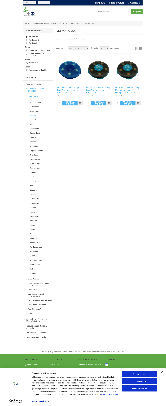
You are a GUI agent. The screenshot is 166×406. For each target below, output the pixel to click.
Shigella (33, 256)
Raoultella (33, 238)
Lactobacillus (34, 199)
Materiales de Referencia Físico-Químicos (37, 320)
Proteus (32, 229)
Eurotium (33, 177)
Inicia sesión (116, 2)
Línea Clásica (33, 97)
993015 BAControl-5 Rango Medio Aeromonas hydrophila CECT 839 (127, 90)
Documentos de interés (36, 337)
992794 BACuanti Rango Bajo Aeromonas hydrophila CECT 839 (69, 90)
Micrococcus (34, 216)
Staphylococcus (36, 260)
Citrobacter (34, 142)
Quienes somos (31, 365)
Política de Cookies (110, 394)
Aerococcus (34, 111)
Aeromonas (33, 63)
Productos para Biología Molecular (36, 327)
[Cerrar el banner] (162, 372)
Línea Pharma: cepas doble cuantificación (38, 284)
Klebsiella (33, 190)
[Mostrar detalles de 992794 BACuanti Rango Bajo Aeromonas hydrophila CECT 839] (70, 70)
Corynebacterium (36, 150)
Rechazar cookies (139, 388)
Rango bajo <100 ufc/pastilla (40, 50)
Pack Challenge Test (35, 309)
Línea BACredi (33, 290)
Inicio (27, 23)
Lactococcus (34, 203)
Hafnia (32, 186)
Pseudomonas (35, 234)
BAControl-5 (34, 40)
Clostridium (34, 146)
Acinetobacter (35, 107)
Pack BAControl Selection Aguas (40, 300)
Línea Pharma (33, 279)
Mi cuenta (55, 365)
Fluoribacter (34, 181)
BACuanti (33, 43)
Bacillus (32, 124)
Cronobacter (34, 155)
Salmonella (34, 251)
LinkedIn (107, 365)
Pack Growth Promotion (37, 305)
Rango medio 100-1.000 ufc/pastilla (38, 54)
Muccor (32, 225)
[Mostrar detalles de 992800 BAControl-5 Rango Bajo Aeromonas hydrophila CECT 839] (99, 70)
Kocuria (32, 194)
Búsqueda (137, 12)
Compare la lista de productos (89, 365)
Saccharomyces (36, 247)
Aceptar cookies (139, 374)
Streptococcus (35, 264)
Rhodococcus (35, 243)
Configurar (138, 381)
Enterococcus (35, 168)
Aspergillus (34, 120)
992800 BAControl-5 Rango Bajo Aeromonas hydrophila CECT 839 (98, 90)
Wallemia (33, 269)
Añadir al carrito (70, 103)
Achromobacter (35, 102)
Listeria (32, 212)
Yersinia (33, 273)
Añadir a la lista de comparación (80, 103)
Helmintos (31, 313)
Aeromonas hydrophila (38, 70)
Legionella (33, 207)
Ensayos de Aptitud (34, 84)
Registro (100, 2)
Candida (33, 137)
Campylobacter (35, 133)
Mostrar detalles (39, 401)
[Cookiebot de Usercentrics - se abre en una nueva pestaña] (15, 401)
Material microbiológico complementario (36, 295)
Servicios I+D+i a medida (37, 333)
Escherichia (34, 172)
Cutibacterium (35, 159)
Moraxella (33, 221)
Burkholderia (34, 129)
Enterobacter (34, 164)
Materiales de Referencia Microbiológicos (37, 90)
